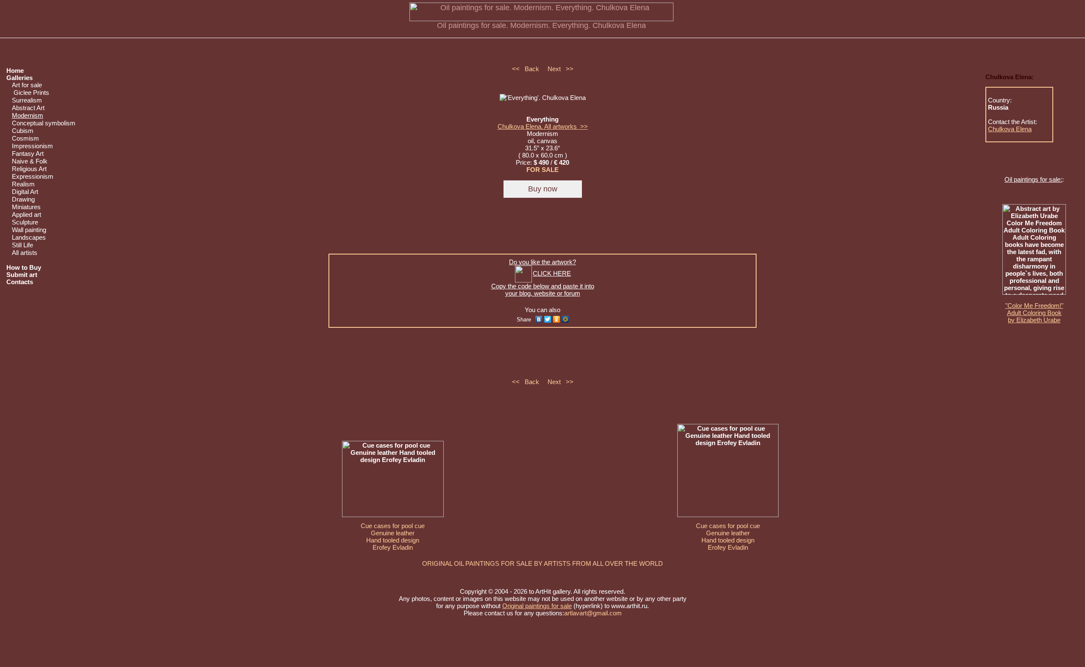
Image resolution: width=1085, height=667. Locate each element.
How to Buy (23, 267)
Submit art (21, 274)
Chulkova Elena (1010, 129)
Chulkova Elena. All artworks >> (543, 126)
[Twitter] (547, 319)
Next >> (559, 68)
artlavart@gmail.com (593, 613)
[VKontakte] (538, 319)
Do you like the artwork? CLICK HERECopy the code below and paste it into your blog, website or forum (542, 277)
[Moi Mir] (565, 319)
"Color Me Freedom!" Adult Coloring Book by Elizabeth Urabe (1034, 313)
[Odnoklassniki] (556, 319)
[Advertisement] (542, 243)
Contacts (19, 281)
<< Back (525, 68)
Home (15, 70)
